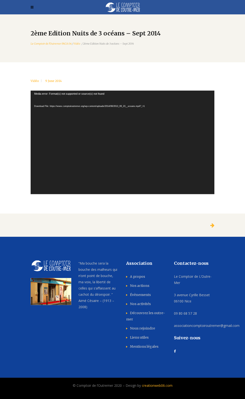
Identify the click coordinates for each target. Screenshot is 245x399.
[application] (122, 142)
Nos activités (140, 304)
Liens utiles (139, 337)
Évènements (140, 295)
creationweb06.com (157, 385)
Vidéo (76, 43)
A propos (137, 276)
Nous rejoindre (142, 328)
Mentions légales (144, 346)
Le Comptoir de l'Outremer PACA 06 (51, 43)
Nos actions (139, 285)
